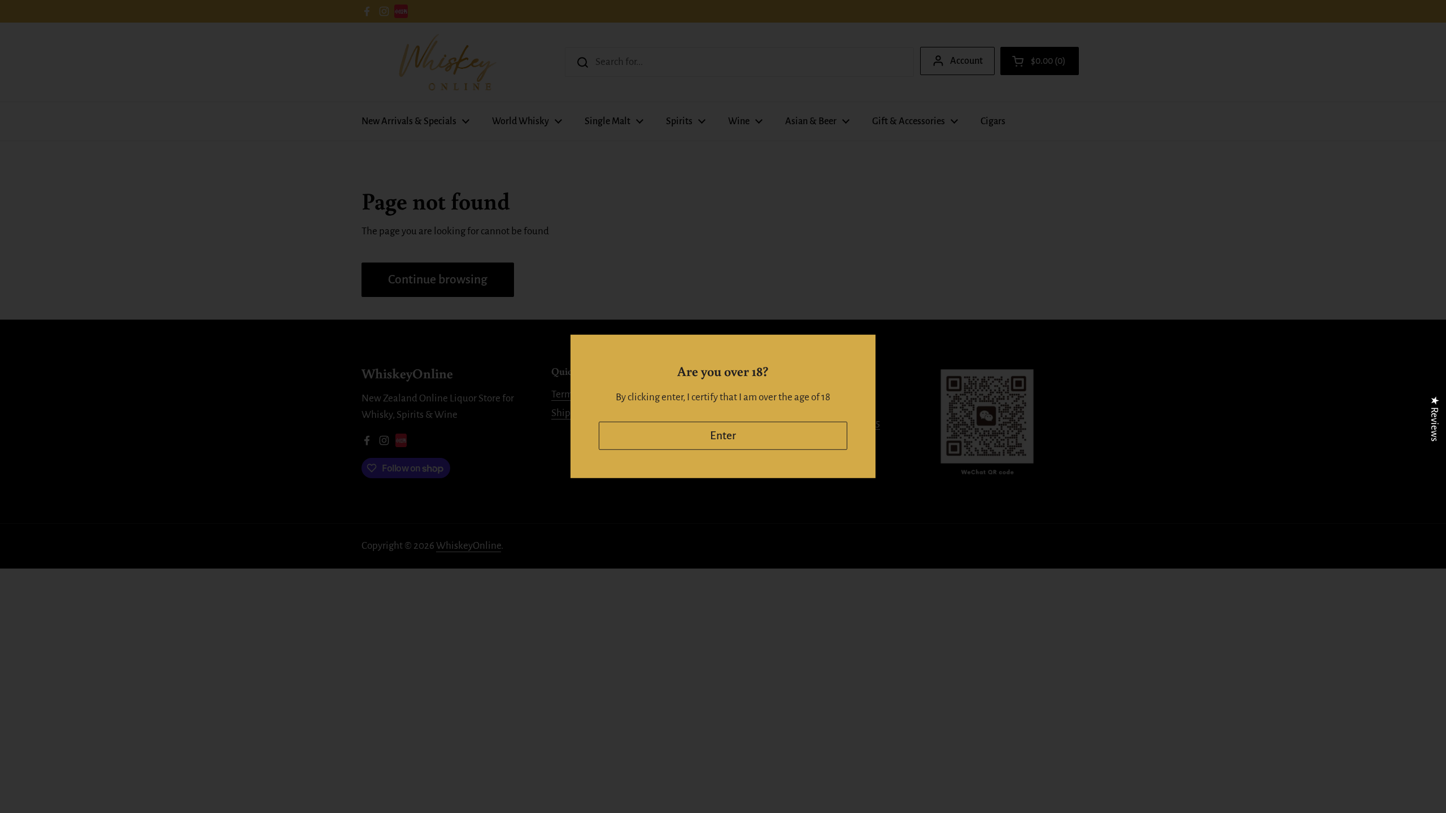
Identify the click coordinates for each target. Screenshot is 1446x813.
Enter (723, 436)
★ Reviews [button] (1434, 419)
